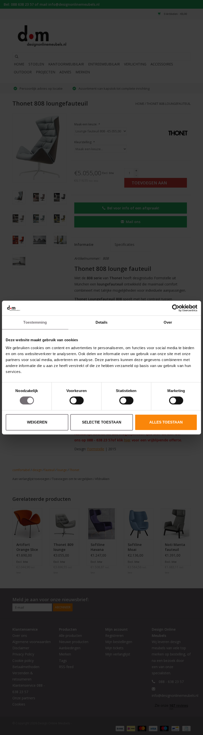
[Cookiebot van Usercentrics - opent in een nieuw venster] (175, 308)
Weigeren (37, 422)
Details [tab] (102, 322)
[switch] (77, 400)
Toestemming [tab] (35, 322)
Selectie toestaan (101, 422)
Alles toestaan (166, 422)
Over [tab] (168, 322)
